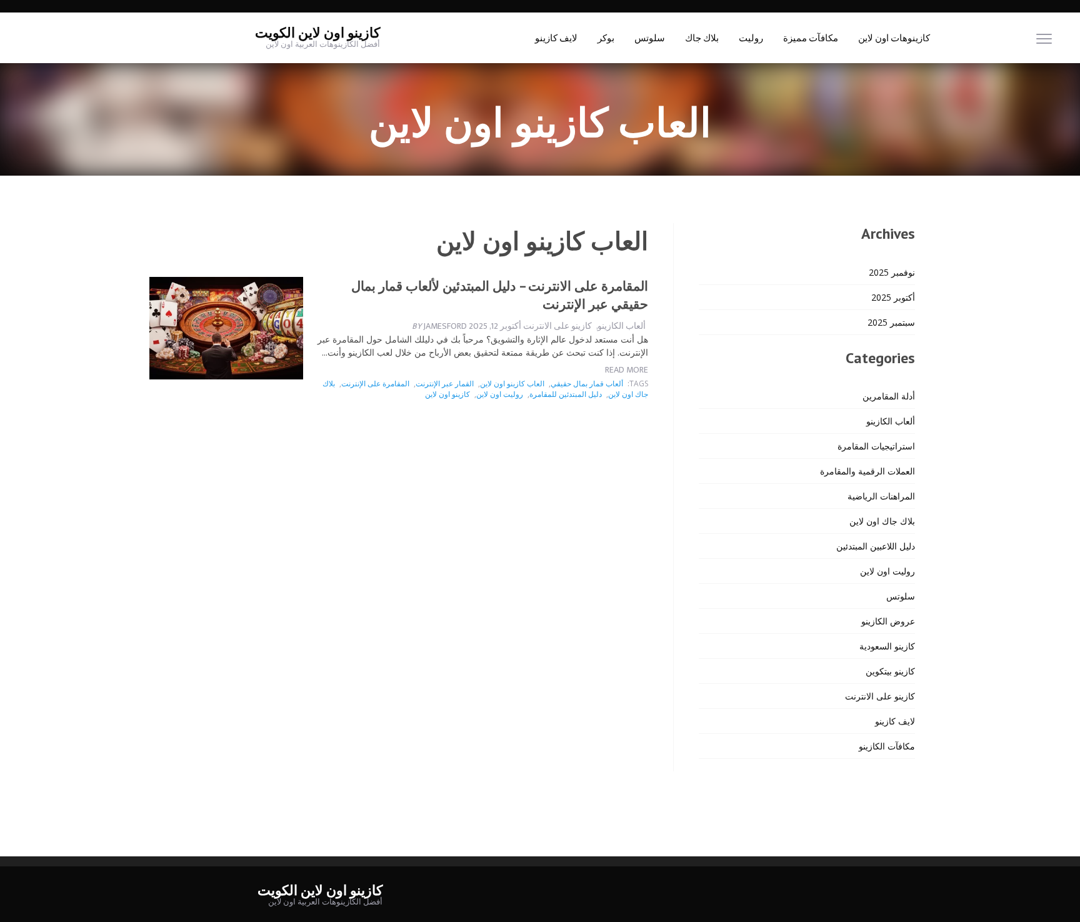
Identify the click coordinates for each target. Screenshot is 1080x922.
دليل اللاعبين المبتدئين (875, 546)
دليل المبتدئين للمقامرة (565, 394)
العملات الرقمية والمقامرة (867, 471)
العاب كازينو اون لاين (512, 383)
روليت (751, 38)
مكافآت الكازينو (887, 746)
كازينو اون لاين (447, 394)
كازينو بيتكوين (890, 671)
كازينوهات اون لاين (894, 38)
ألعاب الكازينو (622, 326)
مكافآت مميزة (810, 38)
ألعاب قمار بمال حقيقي (587, 383)
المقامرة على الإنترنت (375, 383)
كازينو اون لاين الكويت (317, 33)
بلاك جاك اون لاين (882, 521)
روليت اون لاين (499, 394)
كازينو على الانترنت (557, 326)
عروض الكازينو (888, 621)
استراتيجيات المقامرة (876, 446)
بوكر (606, 38)
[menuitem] (894, 38)
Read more (626, 370)
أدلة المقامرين (888, 396)
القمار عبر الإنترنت (445, 383)
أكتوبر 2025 (893, 297)
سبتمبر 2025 (891, 322)
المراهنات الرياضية (881, 496)
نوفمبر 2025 (892, 272)
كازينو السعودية (887, 646)
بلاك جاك (702, 38)
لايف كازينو (556, 38)
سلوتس (649, 38)
